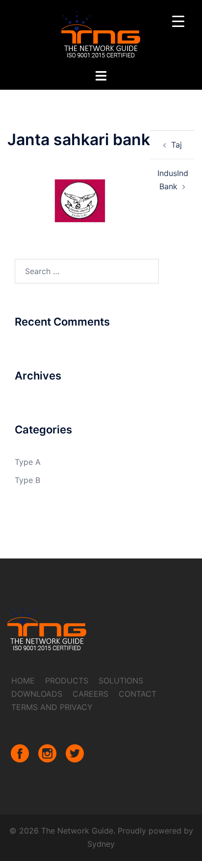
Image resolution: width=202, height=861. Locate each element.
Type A (28, 462)
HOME (23, 680)
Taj (176, 145)
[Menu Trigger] (178, 20)
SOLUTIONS (121, 680)
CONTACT (137, 694)
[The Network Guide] (101, 33)
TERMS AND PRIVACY (52, 707)
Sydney (101, 844)
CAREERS (90, 694)
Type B (27, 480)
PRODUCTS (66, 680)
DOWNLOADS (36, 694)
